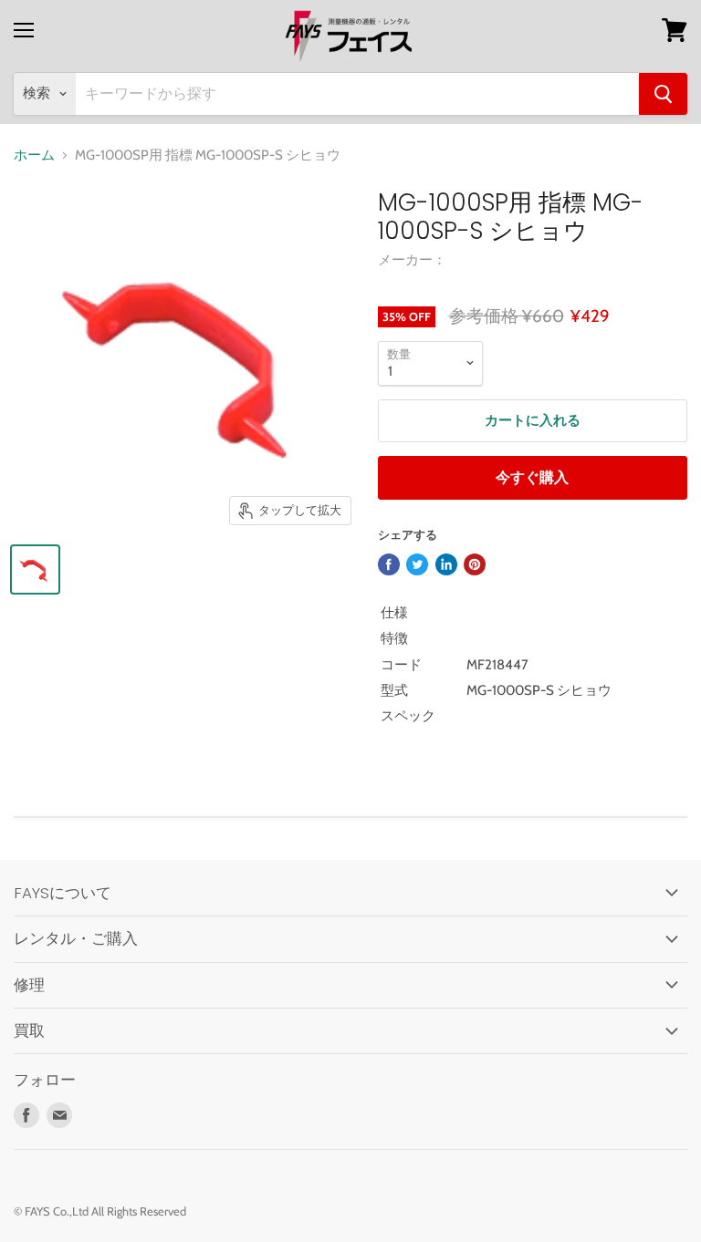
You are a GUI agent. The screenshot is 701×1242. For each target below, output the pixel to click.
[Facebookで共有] (389, 564)
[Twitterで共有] (417, 564)
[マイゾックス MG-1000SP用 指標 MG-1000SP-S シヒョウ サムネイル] (35, 569)
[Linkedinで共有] (446, 564)
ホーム (34, 155)
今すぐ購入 (532, 477)
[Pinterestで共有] (475, 564)
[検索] (663, 94)
